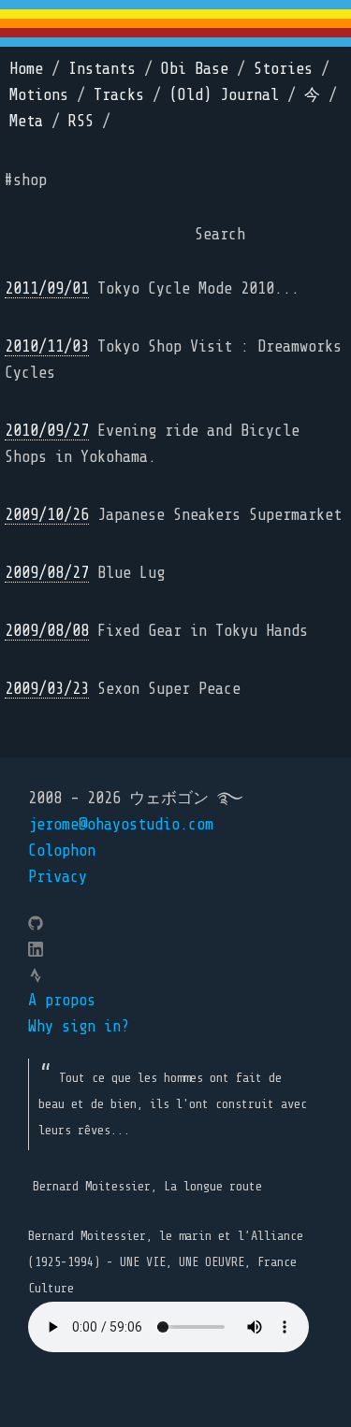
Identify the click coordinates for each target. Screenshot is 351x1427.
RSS (81, 121)
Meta (26, 121)
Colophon (61, 850)
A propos (61, 1000)
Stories (283, 69)
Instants (102, 69)
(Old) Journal (224, 95)
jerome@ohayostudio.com (120, 824)
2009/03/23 (47, 689)
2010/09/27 (47, 431)
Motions (38, 95)
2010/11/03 (47, 346)
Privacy (57, 877)
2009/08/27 (47, 573)
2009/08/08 (47, 631)
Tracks (119, 95)
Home (26, 69)
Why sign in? (78, 1026)
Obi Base (194, 69)
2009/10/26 (47, 515)
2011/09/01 (47, 288)
